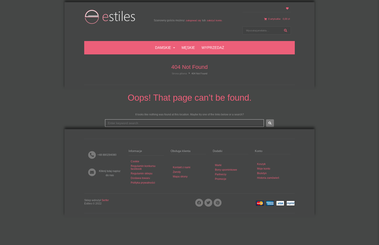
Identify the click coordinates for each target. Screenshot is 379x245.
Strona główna (179, 73)
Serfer (105, 200)
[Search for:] (184, 123)
